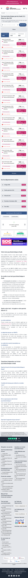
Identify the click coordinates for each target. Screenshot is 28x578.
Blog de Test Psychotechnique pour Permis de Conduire (7, 495)
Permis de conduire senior (7, 486)
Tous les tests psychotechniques (5, 502)
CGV (12, 569)
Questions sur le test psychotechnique (20, 447)
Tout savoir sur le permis (7, 478)
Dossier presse (5, 542)
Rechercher (22, 24)
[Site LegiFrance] (6, 558)
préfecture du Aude (21, 261)
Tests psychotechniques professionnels (21, 461)
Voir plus (14, 173)
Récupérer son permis (6, 447)
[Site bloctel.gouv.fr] (17, 561)
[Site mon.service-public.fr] (21, 558)
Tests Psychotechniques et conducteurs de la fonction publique (21, 466)
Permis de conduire (6, 476)
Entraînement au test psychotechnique (6, 469)
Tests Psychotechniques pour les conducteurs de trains (20, 475)
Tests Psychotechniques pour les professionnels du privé (20, 471)
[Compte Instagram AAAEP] (11, 576)
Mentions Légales (6, 569)
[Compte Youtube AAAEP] (16, 576)
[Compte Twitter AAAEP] (14, 576)
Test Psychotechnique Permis (6, 450)
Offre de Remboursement (7, 571)
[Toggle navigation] (1, 8)
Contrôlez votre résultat (21, 526)
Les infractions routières (7, 491)
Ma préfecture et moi (20, 455)
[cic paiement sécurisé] (21, 521)
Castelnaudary (15, 216)
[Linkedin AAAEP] (19, 576)
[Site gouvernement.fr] (14, 558)
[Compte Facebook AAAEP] (9, 576)
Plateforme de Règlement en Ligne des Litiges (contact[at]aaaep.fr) (16, 572)
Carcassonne (6, 216)
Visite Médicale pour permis (20, 452)
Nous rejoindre (5, 545)
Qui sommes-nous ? (6, 543)
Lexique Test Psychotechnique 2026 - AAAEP (6, 455)
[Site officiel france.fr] (11, 561)
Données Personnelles (19, 569)
